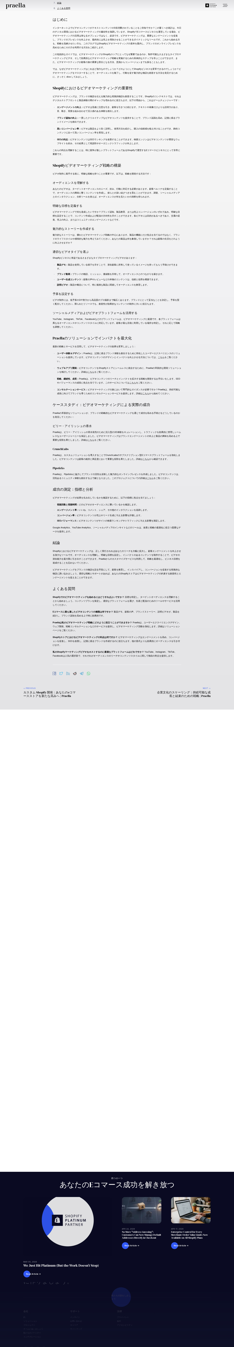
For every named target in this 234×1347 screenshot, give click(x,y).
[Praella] (24, 6)
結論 (59, 127)
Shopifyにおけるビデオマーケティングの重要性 (80, 100)
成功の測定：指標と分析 (69, 121)
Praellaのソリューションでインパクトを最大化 (80, 111)
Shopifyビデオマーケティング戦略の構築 (77, 105)
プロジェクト (172, 3)
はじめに (61, 94)
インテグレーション (153, 3)
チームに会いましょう (106, 3)
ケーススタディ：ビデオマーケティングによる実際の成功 (85, 116)
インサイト (188, 3)
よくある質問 (63, 132)
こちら (161, 481)
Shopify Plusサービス (129, 3)
